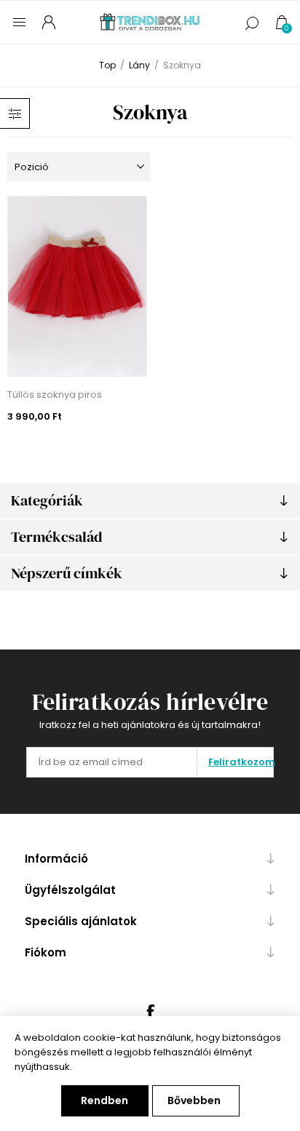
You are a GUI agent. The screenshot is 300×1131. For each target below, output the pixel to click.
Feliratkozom (240, 762)
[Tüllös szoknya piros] (77, 286)
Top (107, 65)
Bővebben (194, 1100)
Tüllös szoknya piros (54, 394)
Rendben (104, 1100)
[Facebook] (150, 1011)
